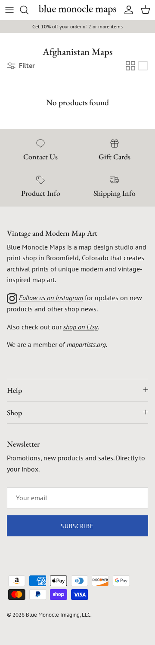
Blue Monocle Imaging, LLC (58, 614)
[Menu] (9, 9)
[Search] (28, 9)
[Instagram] (12, 297)
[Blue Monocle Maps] (77, 9)
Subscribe (77, 526)
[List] (143, 66)
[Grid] (130, 66)
